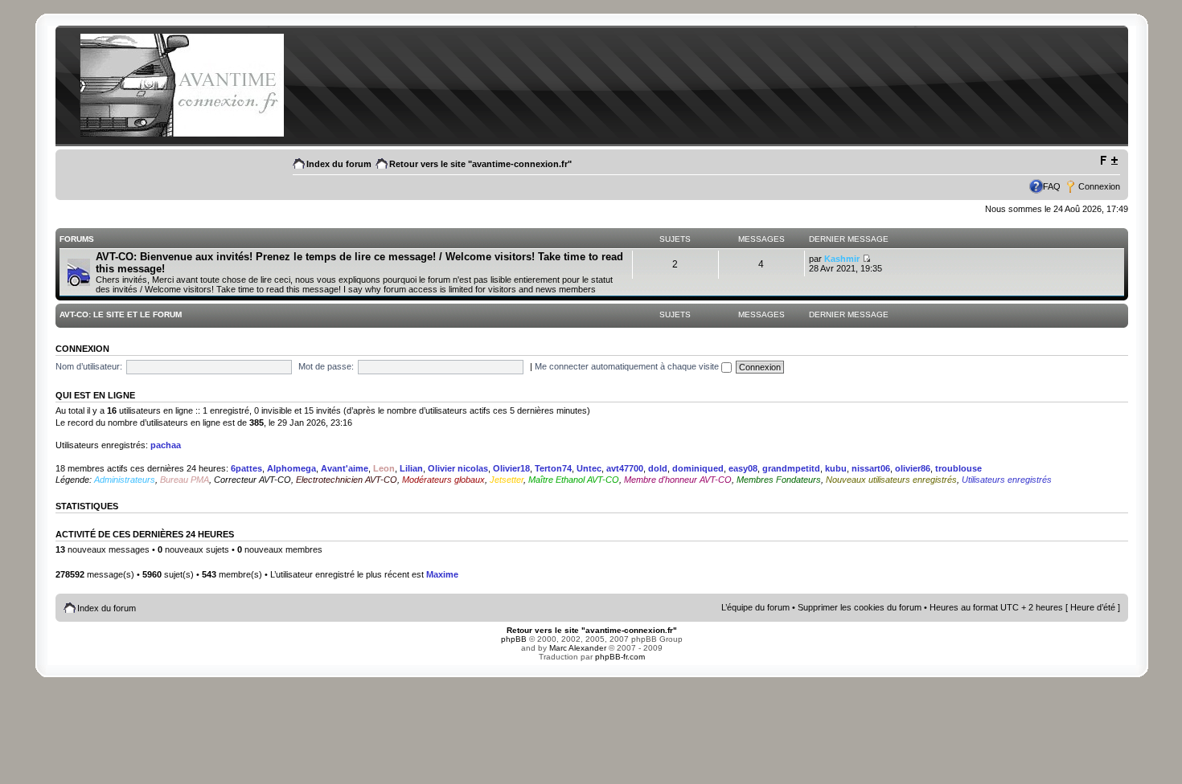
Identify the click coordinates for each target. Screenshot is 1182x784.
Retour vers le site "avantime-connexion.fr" (480, 164)
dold (657, 468)
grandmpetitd (791, 468)
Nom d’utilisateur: (88, 366)
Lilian (411, 468)
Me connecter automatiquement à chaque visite (628, 366)
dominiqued (698, 468)
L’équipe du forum (755, 607)
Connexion (1099, 186)
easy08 (742, 468)
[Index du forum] (182, 133)
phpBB (514, 639)
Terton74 (553, 468)
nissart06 (871, 468)
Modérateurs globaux (443, 479)
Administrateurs (124, 479)
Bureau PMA (184, 479)
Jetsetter (506, 479)
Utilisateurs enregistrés (1007, 479)
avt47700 (624, 468)
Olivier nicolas (458, 468)
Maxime (442, 574)
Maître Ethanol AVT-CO (573, 479)
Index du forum (338, 164)
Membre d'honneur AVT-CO (678, 479)
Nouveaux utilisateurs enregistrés (891, 479)
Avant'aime (344, 468)
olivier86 (912, 468)
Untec (589, 468)
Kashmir (842, 258)
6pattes (246, 468)
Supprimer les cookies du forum (859, 607)
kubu (836, 468)
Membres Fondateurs (779, 479)
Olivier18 (511, 468)
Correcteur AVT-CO (252, 479)
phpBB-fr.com (620, 656)
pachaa (165, 445)
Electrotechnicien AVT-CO (346, 479)
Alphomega (291, 468)
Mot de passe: (326, 366)
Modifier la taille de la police (1108, 160)
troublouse (958, 468)
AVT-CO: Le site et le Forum (121, 314)
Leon (384, 468)
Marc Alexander (577, 647)
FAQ (1052, 186)
